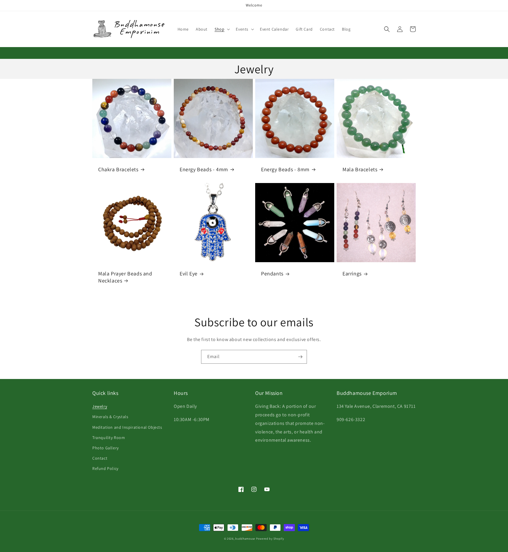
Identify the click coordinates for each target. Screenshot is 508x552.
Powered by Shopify (270, 539)
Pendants (272, 273)
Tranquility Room (108, 437)
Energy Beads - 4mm (204, 169)
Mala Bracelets (359, 169)
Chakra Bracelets (118, 169)
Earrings (352, 273)
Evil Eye (189, 273)
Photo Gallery (105, 447)
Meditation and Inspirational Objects (127, 427)
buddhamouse (245, 539)
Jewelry (99, 406)
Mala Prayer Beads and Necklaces (125, 277)
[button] (221, 29)
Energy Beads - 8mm (285, 169)
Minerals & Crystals (110, 416)
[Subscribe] (300, 357)
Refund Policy (105, 468)
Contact (99, 458)
